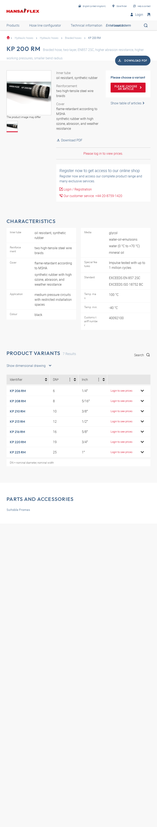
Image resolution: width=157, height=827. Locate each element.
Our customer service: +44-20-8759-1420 (92, 196)
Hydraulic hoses (24, 38)
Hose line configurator (45, 25)
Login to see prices (121, 390)
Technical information (86, 25)
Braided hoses (73, 38)
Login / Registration (77, 189)
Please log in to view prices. (103, 153)
